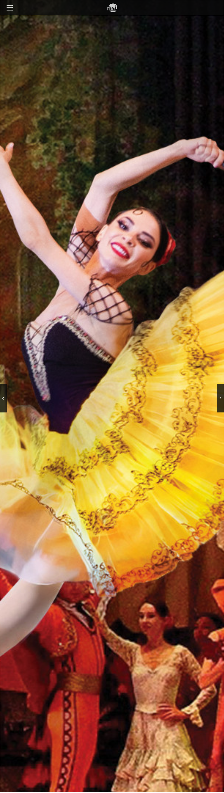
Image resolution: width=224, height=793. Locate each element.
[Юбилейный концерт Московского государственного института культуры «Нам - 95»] (3, 398)
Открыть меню (9, 7)
